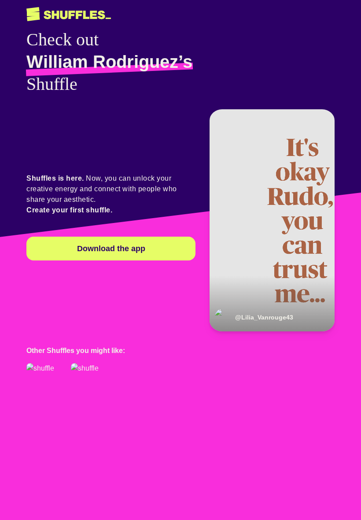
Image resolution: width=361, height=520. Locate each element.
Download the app (111, 248)
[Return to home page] (68, 14)
